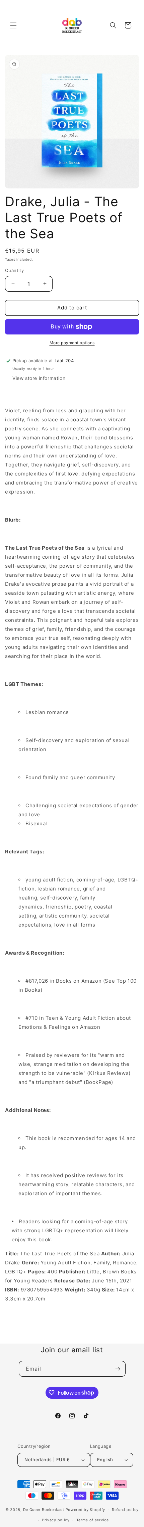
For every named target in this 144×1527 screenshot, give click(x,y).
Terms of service (92, 1520)
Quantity (14, 270)
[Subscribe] (118, 1369)
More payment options (72, 342)
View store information (38, 378)
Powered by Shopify (85, 1509)
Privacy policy (56, 1520)
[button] (13, 25)
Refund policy (125, 1509)
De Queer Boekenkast (43, 1509)
